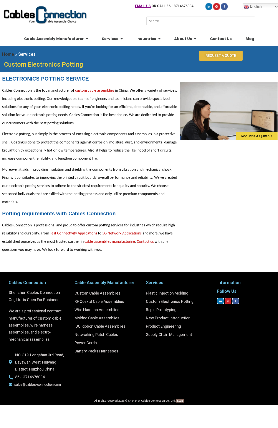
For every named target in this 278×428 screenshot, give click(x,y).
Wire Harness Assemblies (96, 309)
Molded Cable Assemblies (96, 318)
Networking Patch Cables (96, 334)
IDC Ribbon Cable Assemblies (100, 326)
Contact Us (221, 38)
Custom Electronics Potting (170, 301)
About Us (183, 38)
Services (110, 38)
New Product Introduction (168, 318)
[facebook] (224, 6)
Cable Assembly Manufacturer (54, 38)
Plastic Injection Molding (167, 293)
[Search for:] (200, 21)
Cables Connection (27, 282)
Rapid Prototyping (161, 309)
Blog (249, 38)
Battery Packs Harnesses (96, 351)
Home (8, 54)
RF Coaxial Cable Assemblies (99, 301)
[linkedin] (208, 6)
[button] (221, 56)
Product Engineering (163, 326)
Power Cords (85, 342)
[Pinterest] (216, 6)
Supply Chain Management (169, 334)
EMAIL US (143, 6)
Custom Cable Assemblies (97, 293)
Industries (146, 38)
